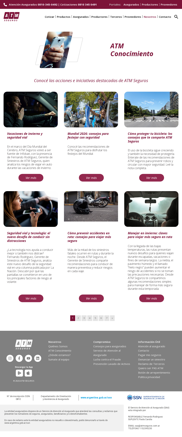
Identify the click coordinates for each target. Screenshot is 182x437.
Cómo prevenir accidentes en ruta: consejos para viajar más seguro (89, 237)
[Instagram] (10, 358)
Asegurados (131, 4)
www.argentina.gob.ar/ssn (96, 397)
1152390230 (146, 428)
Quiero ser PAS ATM (150, 368)
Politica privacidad (149, 377)
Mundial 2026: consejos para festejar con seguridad (88, 135)
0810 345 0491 (87, 4)
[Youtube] (28, 358)
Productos (63, 16)
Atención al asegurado (151, 346)
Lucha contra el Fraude (107, 359)
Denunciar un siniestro (151, 359)
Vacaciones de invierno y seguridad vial (24, 135)
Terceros (116, 16)
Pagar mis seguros (149, 355)
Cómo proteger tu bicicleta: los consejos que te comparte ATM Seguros (150, 137)
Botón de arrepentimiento (154, 372)
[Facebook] (19, 358)
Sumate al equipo (58, 359)
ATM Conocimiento (59, 350)
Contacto (165, 16)
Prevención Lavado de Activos (111, 364)
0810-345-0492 (47, 4)
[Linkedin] (37, 358)
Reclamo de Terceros (151, 364)
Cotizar (49, 16)
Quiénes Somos (58, 346)
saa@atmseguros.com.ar (147, 426)
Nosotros (150, 16)
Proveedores (169, 4)
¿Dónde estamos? (59, 355)
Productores (150, 4)
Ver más (31, 178)
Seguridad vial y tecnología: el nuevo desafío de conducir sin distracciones (28, 237)
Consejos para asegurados (109, 346)
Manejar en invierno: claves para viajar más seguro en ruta (150, 235)
